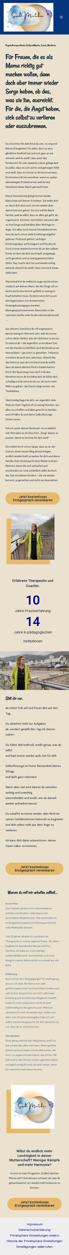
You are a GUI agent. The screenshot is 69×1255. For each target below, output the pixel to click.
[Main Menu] (61, 17)
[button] (33, 498)
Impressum (35, 1224)
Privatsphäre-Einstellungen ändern (34, 1235)
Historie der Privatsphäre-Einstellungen (34, 1241)
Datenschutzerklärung (34, 1230)
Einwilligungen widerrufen (34, 1247)
